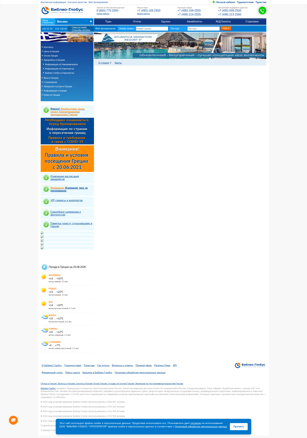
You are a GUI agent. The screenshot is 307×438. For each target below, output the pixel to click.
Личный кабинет (225, 2)
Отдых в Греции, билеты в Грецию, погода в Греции (67, 383)
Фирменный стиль (52, 372)
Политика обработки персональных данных (140, 372)
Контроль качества (77, 2)
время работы (103, 14)
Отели (137, 21)
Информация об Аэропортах (59, 68)
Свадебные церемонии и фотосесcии (65, 213)
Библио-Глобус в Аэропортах (59, 73)
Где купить (103, 365)
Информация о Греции (55, 91)
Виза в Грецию (51, 78)
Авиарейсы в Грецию (54, 60)
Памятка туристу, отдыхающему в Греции (71, 225)
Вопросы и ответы (122, 365)
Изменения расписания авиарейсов (64, 178)
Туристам (260, 2)
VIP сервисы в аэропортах (66, 200)
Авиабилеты (194, 21)
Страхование (50, 82)
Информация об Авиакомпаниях (61, 64)
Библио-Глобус (48, 388)
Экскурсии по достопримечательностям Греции (159, 383)
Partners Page (162, 365)
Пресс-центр (72, 372)
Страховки (252, 21)
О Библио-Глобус (52, 365)
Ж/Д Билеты (223, 21)
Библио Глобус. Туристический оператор (62, 10)
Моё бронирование (98, 2)
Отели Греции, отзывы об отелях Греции (113, 383)
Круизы (165, 21)
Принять (238, 426)
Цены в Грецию (51, 51)
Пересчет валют (79, 27)
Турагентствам (245, 2)
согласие (195, 423)
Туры (108, 21)
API (175, 365)
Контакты (48, 47)
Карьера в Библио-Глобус (97, 372)
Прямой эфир (144, 365)
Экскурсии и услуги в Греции (58, 86)
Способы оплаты (81, 30)
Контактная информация (53, 2)
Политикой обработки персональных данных (201, 426)
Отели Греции (51, 56)
